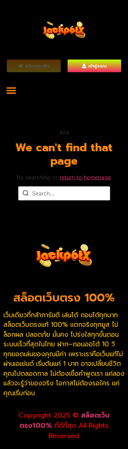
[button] (11, 90)
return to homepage (85, 177)
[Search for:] (64, 193)
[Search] (25, 194)
